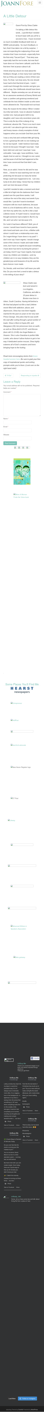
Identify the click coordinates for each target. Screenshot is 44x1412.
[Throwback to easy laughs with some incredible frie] (22, 1285)
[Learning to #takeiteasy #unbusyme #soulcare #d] (22, 1360)
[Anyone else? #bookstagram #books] (22, 1350)
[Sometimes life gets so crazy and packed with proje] (22, 1368)
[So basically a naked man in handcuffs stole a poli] (22, 1292)
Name (6, 418)
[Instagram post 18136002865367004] (22, 1304)
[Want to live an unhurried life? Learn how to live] (22, 1344)
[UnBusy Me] (9, 1060)
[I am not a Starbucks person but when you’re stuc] (22, 1324)
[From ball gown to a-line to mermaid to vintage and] (22, 1313)
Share (18, 1125)
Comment (7, 392)
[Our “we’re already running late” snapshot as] (22, 1215)
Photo (9, 1121)
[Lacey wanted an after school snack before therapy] (22, 1208)
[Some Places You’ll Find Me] (22, 690)
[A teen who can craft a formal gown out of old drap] (22, 1251)
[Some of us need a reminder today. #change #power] (22, 1331)
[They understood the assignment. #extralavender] (22, 1220)
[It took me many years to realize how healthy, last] (22, 1384)
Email (5, 426)
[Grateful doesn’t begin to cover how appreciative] (22, 1234)
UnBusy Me (14, 1078)
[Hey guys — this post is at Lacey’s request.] (22, 1269)
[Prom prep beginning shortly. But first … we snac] (22, 1299)
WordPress (34, 1409)
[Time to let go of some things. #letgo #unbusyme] (22, 1354)
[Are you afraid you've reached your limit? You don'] (22, 1337)
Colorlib (20, 1409)
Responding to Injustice (29, 375)
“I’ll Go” (9, 375)
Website (6, 434)
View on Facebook (9, 1125)
